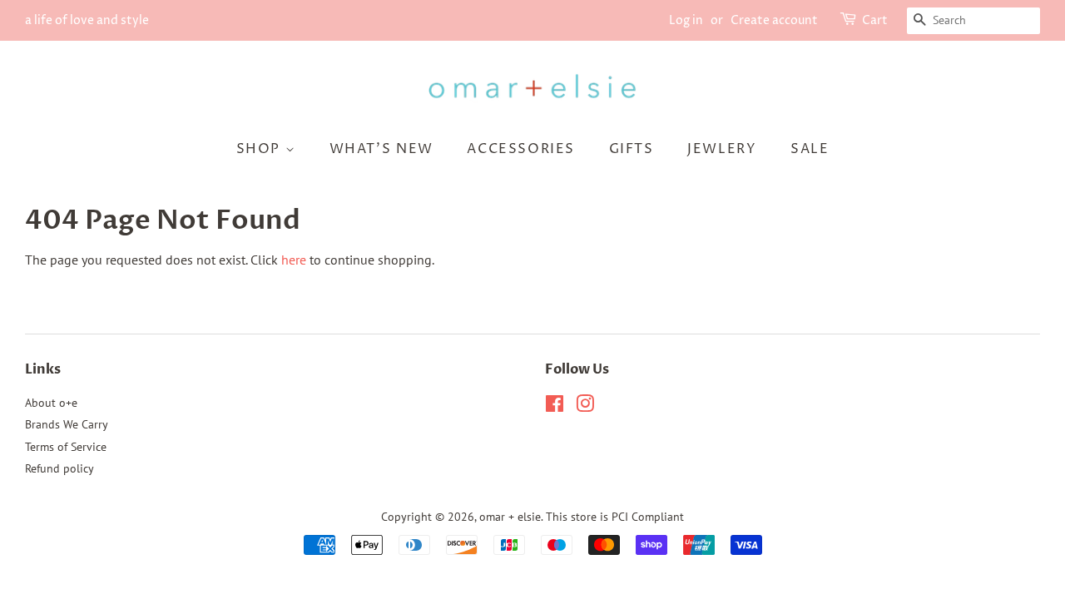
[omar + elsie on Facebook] (554, 406)
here (293, 259)
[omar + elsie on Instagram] (585, 406)
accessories (521, 149)
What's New (381, 149)
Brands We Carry (66, 424)
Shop (260, 149)
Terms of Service (65, 446)
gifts (631, 149)
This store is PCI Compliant (615, 516)
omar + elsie (510, 516)
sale (809, 149)
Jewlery (721, 149)
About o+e (51, 402)
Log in (686, 20)
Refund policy (59, 468)
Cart (875, 20)
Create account (774, 20)
